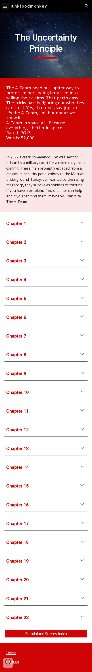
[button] (5, 6)
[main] (46, 45)
